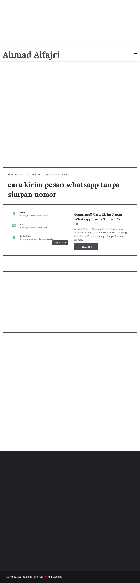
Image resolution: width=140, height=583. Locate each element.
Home (13, 174)
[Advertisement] (70, 24)
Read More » (86, 246)
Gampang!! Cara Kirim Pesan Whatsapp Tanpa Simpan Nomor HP (101, 219)
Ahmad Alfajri (55, 576)
